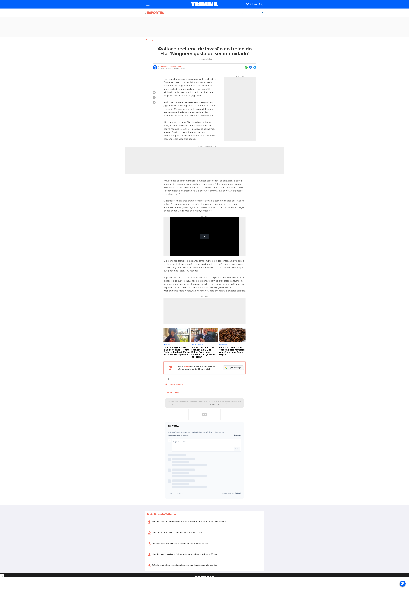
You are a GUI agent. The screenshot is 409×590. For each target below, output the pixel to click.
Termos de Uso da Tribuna (191, 403)
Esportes (155, 13)
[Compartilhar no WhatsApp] (246, 67)
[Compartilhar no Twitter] (254, 67)
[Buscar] (263, 13)
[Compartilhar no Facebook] (250, 67)
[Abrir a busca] (261, 4)
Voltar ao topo (173, 393)
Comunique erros (175, 384)
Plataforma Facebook (207, 403)
